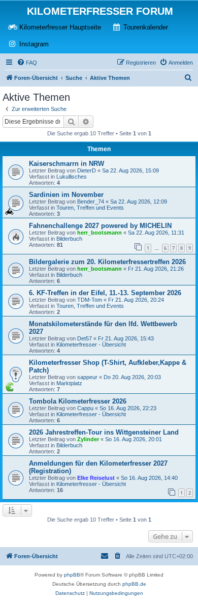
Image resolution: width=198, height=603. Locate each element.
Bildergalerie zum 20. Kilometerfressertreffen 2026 (107, 262)
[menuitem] (27, 62)
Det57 (84, 338)
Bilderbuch (69, 239)
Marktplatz (69, 383)
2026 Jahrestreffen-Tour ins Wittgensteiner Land (104, 432)
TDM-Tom (89, 300)
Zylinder (88, 439)
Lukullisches (71, 177)
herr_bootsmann (99, 232)
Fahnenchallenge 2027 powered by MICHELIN (100, 225)
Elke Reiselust (96, 478)
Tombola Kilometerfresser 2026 (77, 401)
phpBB (72, 575)
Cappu (85, 408)
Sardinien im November (66, 194)
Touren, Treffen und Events (90, 208)
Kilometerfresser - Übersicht (91, 344)
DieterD (86, 170)
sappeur (87, 377)
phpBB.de (134, 584)
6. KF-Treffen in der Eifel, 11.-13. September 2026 (105, 293)
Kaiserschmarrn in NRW (66, 163)
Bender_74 (90, 201)
